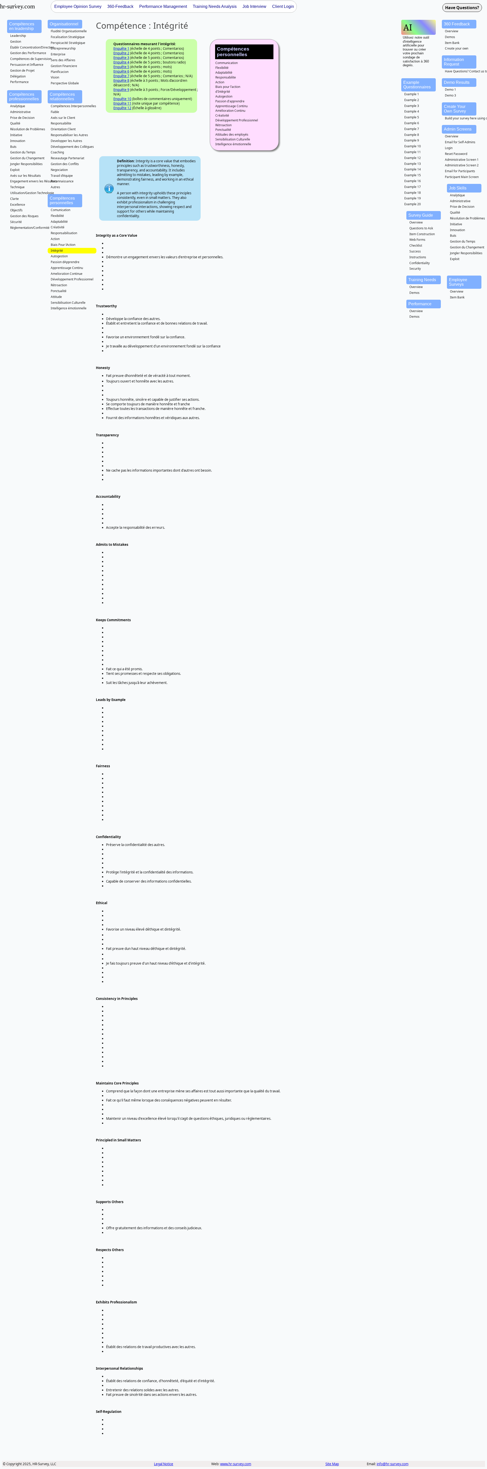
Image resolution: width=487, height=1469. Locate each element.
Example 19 (412, 198)
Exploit (15, 170)
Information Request (454, 61)
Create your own (456, 48)
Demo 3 (450, 95)
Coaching (57, 152)
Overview (451, 31)
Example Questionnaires (417, 84)
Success (415, 251)
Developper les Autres (66, 141)
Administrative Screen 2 (462, 165)
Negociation (59, 170)
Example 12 (412, 158)
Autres (55, 187)
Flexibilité (57, 216)
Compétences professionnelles (24, 96)
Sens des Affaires (63, 60)
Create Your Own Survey (455, 108)
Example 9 (411, 140)
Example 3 (411, 106)
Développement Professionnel (72, 279)
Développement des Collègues (72, 147)
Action (55, 239)
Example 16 (412, 181)
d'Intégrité (222, 91)
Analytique (17, 106)
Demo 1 (450, 89)
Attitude (56, 297)
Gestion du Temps (23, 152)
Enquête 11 (122, 103)
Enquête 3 (121, 57)
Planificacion (59, 72)
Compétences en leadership (21, 26)
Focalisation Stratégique (68, 37)
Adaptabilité (59, 221)
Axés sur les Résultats (25, 175)
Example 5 (411, 117)
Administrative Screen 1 (462, 159)
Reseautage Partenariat (67, 158)
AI (407, 27)
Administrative (20, 112)
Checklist (415, 245)
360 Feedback (457, 24)
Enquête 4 (121, 62)
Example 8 (411, 135)
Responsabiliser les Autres (69, 135)
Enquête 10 (122, 99)
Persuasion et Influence (26, 64)
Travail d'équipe (62, 175)
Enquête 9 (121, 89)
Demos (450, 37)
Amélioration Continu (230, 110)
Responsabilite (61, 123)
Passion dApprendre (65, 262)
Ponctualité (58, 291)
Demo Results (456, 82)
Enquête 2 (121, 53)
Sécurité (16, 222)
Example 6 (411, 123)
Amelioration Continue (66, 274)
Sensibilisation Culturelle (68, 302)
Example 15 (412, 175)
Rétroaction (59, 285)
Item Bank (452, 43)
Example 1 (411, 94)
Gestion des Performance (28, 53)
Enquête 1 (121, 48)
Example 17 (412, 187)
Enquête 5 (121, 67)
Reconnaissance (62, 181)
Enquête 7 (121, 76)
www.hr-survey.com (235, 1464)
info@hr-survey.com (392, 1464)
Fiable (55, 112)
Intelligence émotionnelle (68, 308)
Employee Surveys (458, 282)
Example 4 (411, 111)
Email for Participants (460, 171)
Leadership (18, 36)
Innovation (17, 141)
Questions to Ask (421, 228)
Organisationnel (64, 24)
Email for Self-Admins (460, 142)
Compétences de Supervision (30, 59)
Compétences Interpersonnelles (73, 106)
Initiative (16, 135)
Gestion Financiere (64, 66)
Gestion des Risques (24, 216)
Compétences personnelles (62, 200)
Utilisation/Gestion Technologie (32, 193)
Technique (17, 187)
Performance (19, 82)
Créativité (57, 227)
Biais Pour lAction (63, 245)
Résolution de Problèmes (27, 129)
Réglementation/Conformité (29, 228)
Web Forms (417, 239)
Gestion (15, 41)
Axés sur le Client (63, 118)
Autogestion (59, 256)
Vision (55, 77)
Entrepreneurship (63, 48)
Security (415, 268)
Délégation (18, 76)
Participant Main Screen (462, 177)
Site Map (332, 1464)
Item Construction (422, 234)
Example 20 (412, 204)
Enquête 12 (122, 108)
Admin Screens (458, 129)
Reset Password (456, 154)
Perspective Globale (65, 83)
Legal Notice (163, 1464)
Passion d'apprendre (230, 101)
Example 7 (411, 129)
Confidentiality (419, 263)
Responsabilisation (64, 233)
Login (449, 148)
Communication (226, 63)
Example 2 (411, 100)
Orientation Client (63, 129)
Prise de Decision (22, 118)
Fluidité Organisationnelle (69, 31)
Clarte (14, 199)
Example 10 (412, 146)
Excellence (17, 204)
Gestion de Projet (22, 70)
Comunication (60, 210)
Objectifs (16, 210)
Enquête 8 (121, 80)
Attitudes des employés (231, 134)
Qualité (15, 123)
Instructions (417, 257)
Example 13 (412, 164)
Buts (13, 147)
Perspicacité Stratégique (68, 43)
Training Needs (422, 280)
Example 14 (412, 169)
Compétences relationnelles (62, 96)
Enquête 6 (121, 71)
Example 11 (412, 152)
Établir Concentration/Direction (32, 47)
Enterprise (58, 54)
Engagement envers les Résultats (33, 181)
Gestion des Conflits (65, 164)
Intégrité (57, 250)
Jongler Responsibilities (26, 164)
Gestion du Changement (27, 158)
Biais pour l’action (227, 87)
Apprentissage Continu (67, 268)
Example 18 (412, 192)
